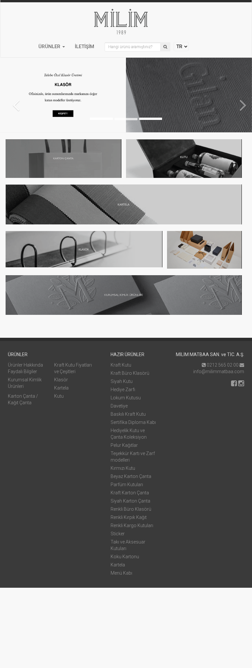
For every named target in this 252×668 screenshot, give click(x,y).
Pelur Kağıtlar (124, 445)
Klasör (61, 379)
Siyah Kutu (122, 381)
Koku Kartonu (125, 556)
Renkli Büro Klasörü (131, 509)
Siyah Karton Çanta (130, 501)
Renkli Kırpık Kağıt (129, 517)
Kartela (61, 388)
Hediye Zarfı (123, 389)
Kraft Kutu (121, 365)
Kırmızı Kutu (123, 468)
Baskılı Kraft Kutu (128, 414)
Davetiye (119, 406)
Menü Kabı (121, 573)
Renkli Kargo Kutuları (132, 525)
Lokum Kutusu (126, 397)
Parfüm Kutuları (127, 484)
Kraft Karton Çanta (130, 492)
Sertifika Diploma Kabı (133, 422)
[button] (51, 47)
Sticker (118, 533)
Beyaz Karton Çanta (131, 476)
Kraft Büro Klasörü (130, 373)
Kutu (59, 396)
